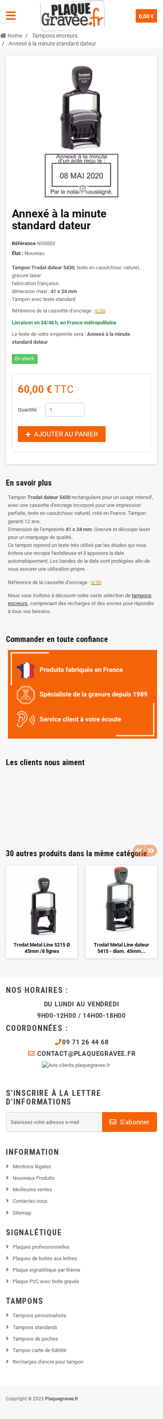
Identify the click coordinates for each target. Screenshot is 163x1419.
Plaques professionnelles (41, 1247)
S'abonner (134, 1122)
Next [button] (151, 851)
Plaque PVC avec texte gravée (46, 1281)
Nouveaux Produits (34, 1178)
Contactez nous (30, 1201)
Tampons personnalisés (39, 1315)
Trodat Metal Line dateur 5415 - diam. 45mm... (121, 948)
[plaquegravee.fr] (72, 16)
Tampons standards (35, 1327)
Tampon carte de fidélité (39, 1350)
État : (17, 253)
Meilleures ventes (32, 1189)
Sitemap (22, 1213)
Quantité (27, 410)
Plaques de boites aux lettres (45, 1258)
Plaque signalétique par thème (46, 1270)
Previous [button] (139, 851)
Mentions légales (32, 1166)
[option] (42, 911)
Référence (24, 243)
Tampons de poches (35, 1339)
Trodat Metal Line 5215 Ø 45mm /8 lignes (41, 948)
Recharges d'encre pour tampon (48, 1362)
